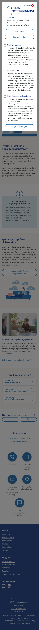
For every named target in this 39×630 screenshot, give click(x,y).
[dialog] (19, 66)
